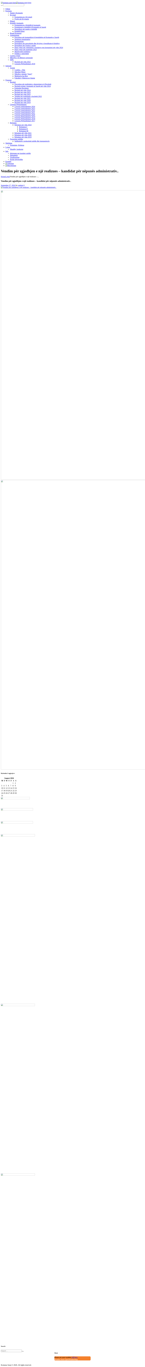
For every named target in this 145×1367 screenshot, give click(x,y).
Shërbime (8, 143)
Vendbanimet (14, 157)
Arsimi (12, 68)
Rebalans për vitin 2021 (22, 133)
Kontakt (8, 161)
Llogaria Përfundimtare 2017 (24, 121)
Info (6, 151)
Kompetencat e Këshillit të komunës (27, 25)
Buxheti (13, 82)
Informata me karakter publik (20, 153)
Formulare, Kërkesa (17, 145)
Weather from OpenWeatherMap (66, 1359)
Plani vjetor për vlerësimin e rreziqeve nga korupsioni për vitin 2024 (38, 47)
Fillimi (7, 9)
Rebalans (13, 123)
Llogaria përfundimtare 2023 (24, 109)
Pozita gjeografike (16, 159)
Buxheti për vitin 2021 (22, 98)
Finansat (8, 80)
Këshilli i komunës (16, 23)
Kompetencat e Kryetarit (23, 17)
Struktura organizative (22, 39)
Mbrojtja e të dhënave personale (21, 58)
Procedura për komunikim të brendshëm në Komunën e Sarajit (36, 37)
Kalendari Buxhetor (21, 88)
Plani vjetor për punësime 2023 (25, 50)
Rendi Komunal (15, 33)
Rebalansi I (23, 127)
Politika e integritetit (21, 54)
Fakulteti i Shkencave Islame (24, 78)
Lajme (7, 147)
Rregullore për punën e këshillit (25, 29)
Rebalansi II (23, 129)
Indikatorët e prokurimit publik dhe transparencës (32, 141)
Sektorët (8, 66)
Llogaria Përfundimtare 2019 (24, 117)
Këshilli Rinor (19, 31)
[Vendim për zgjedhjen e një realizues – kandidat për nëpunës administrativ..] (28, 187)
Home (3, 177)
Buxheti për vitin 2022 (22, 62)
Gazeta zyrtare (15, 56)
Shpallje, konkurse (16, 149)
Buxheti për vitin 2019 (22, 102)
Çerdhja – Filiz (19, 70)
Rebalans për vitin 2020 (22, 135)
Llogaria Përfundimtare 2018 (24, 64)
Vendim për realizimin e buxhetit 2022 (28, 96)
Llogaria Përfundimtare (18, 104)
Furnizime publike (16, 139)
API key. (74, 1357)
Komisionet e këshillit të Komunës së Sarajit (30, 27)
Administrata (14, 35)
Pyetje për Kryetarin (21, 19)
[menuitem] (9, 163)
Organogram (19, 41)
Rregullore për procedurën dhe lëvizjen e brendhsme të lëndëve (37, 43)
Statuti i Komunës (16, 13)
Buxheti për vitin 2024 (22, 90)
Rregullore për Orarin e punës (25, 45)
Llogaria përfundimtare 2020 (24, 115)
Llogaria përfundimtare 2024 (24, 107)
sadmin (20, 185)
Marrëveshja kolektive (22, 52)
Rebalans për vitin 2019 (22, 137)
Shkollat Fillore (19, 72)
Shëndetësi (14, 155)
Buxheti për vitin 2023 (22, 92)
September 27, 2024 (8, 185)
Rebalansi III (23, 131)
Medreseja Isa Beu (21, 76)
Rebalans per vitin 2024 (22, 125)
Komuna (8, 11)
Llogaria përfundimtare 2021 (24, 113)
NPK (12, 60)
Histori (12, 21)
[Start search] (2, 5)
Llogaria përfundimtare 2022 (24, 111)
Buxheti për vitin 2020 (22, 100)
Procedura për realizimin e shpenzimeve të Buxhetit (32, 84)
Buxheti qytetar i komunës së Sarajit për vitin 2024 (32, 86)
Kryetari (13, 15)
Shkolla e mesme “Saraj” (23, 74)
